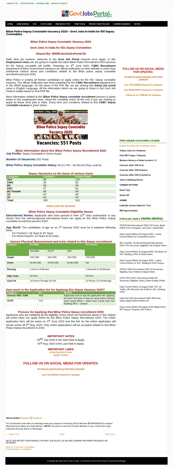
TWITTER (68, 369)
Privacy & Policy (59, 3)
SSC (35, 24)
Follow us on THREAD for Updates (143, 95)
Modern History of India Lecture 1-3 (138, 160)
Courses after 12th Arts (132, 165)
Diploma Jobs (42, 3)
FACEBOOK (43, 369)
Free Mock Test (63, 24)
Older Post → (110, 434)
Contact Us (12, 3)
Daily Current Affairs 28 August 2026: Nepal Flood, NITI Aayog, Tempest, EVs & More (143, 308)
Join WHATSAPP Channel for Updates (143, 90)
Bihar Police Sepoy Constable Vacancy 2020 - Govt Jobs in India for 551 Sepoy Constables (60, 33)
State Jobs (46, 24)
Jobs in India (22, 24)
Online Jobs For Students (133, 150)
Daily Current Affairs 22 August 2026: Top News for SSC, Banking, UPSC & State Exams (143, 252)
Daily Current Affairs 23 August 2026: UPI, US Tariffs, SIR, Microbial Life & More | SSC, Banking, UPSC (143, 289)
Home (10, 24)
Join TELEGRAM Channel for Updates (61, 374)
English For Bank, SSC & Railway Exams (138, 145)
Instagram (25, 418)
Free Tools (79, 24)
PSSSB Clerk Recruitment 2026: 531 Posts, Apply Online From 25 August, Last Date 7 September (142, 226)
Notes (137, 24)
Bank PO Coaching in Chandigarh (20, 447)
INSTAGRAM (56, 369)
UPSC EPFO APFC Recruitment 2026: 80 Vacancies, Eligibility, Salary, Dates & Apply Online (142, 279)
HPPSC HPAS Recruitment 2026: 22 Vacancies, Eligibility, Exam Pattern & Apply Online (141, 270)
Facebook (37, 418)
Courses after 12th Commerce (135, 175)
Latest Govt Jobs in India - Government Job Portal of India (82, 461)
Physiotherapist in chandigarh (18, 449)
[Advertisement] (61, 395)
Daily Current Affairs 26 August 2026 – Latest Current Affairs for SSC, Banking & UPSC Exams (142, 261)
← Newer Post (13, 434)
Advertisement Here (60, 352)
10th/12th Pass (27, 3)
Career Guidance (121, 24)
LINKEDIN (79, 369)
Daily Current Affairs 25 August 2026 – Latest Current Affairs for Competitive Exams (140, 235)
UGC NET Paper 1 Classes (133, 155)
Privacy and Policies (99, 24)
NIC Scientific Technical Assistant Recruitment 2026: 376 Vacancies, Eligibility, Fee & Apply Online (143, 244)
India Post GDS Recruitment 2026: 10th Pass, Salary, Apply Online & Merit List (140, 299)
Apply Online (60, 355)
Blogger (122, 461)
